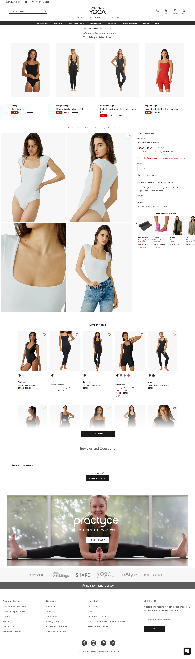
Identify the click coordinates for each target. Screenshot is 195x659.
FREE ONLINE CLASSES (99, 17)
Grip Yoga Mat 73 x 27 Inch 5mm (145, 241)
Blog (90, 611)
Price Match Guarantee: (98, 28)
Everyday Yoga (143, 237)
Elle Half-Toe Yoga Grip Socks (160, 241)
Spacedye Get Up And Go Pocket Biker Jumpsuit (128, 387)
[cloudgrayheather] (125, 375)
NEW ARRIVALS (42, 23)
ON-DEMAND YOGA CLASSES (37, 2)
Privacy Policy (52, 621)
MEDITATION (111, 23)
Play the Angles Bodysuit (92, 383)
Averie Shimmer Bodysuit (60, 386)
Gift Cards (93, 606)
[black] (20, 375)
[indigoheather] (121, 375)
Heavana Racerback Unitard (158, 383)
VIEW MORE (98, 434)
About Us (50, 606)
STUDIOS (115, 17)
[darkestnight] (85, 375)
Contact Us (8, 626)
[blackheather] (153, 375)
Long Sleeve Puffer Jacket (176, 241)
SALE (157, 23)
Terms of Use (52, 616)
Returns (6, 616)
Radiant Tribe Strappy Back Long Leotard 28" (118, 108)
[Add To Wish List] (128, 136)
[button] (142, 247)
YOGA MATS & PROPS (76, 23)
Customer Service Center (15, 606)
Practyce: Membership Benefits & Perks (106, 621)
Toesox (156, 237)
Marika (172, 237)
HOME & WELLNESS (129, 23)
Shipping (7, 621)
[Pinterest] (104, 643)
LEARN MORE (97, 540)
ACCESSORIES (95, 23)
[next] (165, 28)
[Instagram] (94, 643)
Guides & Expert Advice (14, 611)
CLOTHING (58, 23)
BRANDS (146, 23)
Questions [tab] (28, 466)
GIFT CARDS (81, 17)
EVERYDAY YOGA (13, 2)
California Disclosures (56, 631)
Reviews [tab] (16, 466)
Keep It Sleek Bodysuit (26, 383)
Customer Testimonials (98, 616)
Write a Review (99, 479)
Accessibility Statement (57, 626)
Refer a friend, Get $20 (98, 626)
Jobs (48, 611)
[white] (23, 375)
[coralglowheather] (128, 375)
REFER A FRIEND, (100, 585)
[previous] (30, 28)
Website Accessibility (13, 631)
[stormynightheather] (150, 375)
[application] (187, 651)
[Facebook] (84, 643)
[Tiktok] (113, 643)
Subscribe (154, 629)
